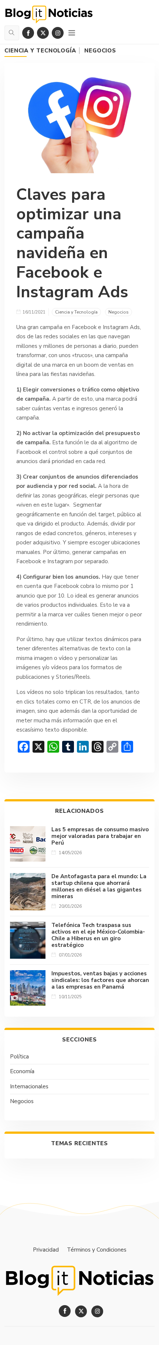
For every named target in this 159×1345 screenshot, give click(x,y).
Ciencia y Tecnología (40, 50)
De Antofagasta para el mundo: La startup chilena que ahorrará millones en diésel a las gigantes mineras (98, 886)
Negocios (100, 50)
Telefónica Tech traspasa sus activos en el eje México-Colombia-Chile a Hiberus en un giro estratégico (98, 935)
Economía (22, 1071)
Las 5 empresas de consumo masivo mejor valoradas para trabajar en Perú (100, 836)
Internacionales (29, 1086)
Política (19, 1056)
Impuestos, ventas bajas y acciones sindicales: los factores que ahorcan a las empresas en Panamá (100, 980)
